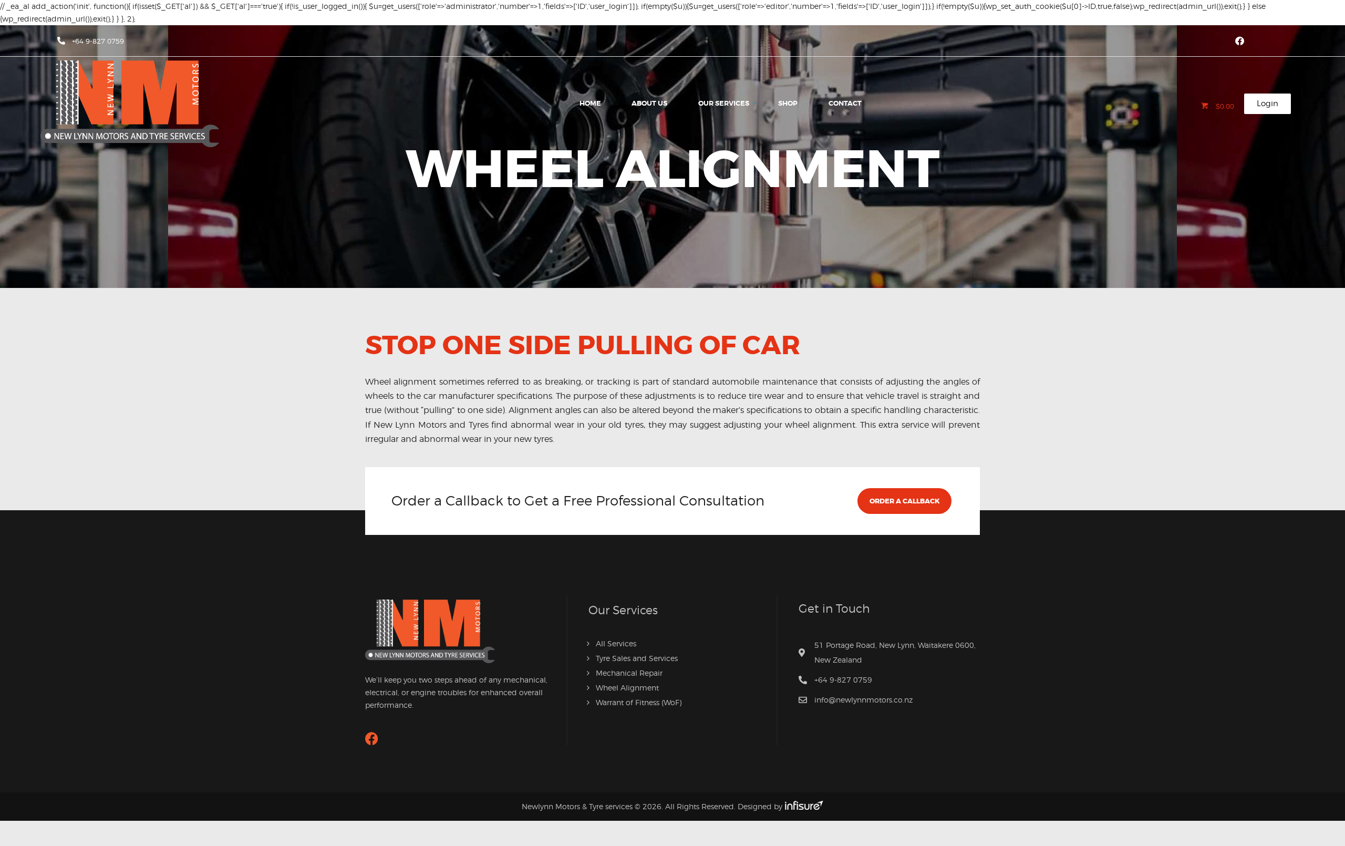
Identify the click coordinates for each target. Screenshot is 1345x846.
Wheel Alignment (627, 687)
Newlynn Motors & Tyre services (577, 806)
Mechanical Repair (629, 672)
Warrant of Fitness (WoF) (638, 702)
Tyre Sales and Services (637, 658)
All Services (616, 643)
